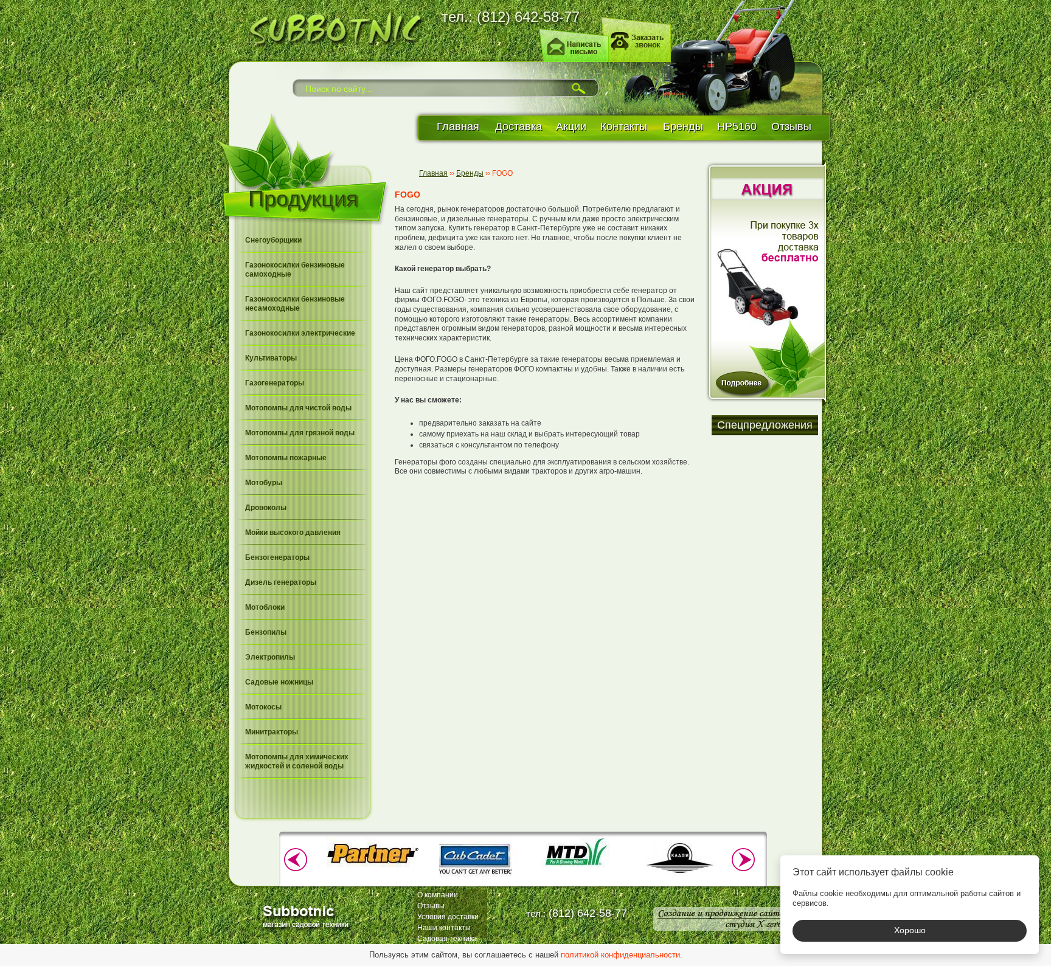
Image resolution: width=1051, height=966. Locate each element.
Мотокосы (263, 707)
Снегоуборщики (273, 240)
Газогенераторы (274, 383)
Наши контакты (444, 927)
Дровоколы (265, 507)
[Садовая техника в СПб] (331, 27)
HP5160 (737, 126)
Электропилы (270, 657)
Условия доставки (448, 917)
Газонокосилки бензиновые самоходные (295, 269)
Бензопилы (265, 632)
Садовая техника (447, 938)
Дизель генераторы (280, 582)
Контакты (623, 126)
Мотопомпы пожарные (286, 458)
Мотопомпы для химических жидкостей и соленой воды (297, 761)
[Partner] (372, 865)
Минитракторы (271, 732)
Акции (571, 126)
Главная (458, 126)
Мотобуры (263, 482)
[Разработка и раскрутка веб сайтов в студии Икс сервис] (721, 919)
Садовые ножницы (279, 682)
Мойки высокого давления (293, 532)
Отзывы (791, 126)
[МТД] (577, 865)
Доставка (518, 126)
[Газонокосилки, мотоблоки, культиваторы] (307, 916)
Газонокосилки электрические (300, 333)
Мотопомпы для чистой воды (298, 408)
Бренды (683, 126)
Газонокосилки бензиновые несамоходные (295, 303)
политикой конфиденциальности (620, 954)
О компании (437, 895)
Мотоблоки (265, 607)
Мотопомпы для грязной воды (300, 433)
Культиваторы (271, 358)
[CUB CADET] (475, 878)
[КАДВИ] (679, 878)
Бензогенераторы (277, 557)
